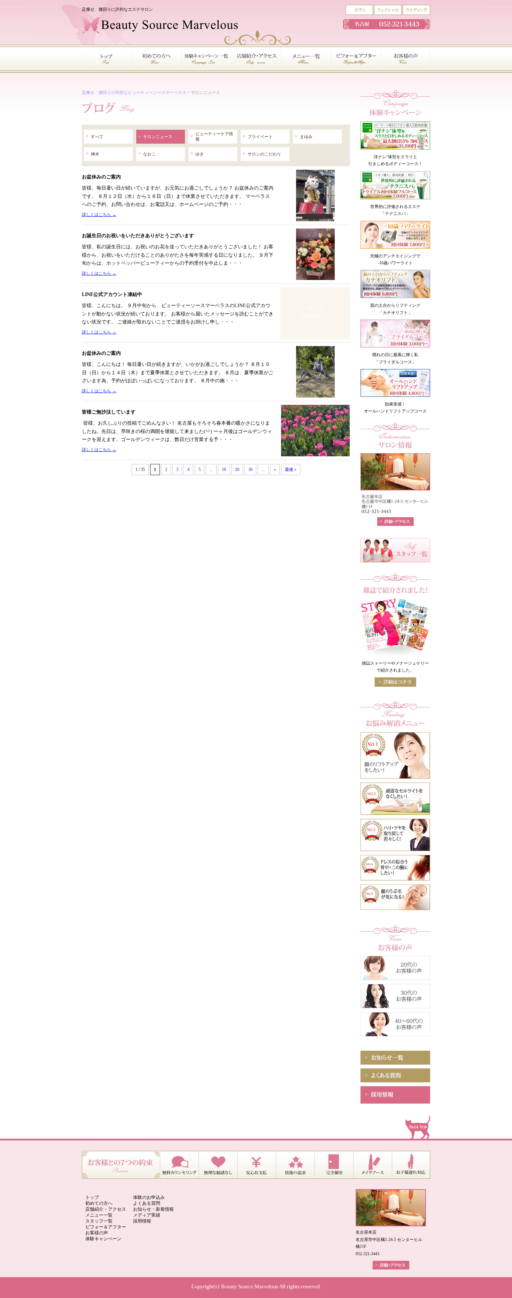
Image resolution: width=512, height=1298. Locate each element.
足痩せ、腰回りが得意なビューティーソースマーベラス (134, 92)
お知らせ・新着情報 (153, 1209)
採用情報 (142, 1221)
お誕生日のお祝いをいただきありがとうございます (138, 235)
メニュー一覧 (99, 1215)
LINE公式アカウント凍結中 (112, 294)
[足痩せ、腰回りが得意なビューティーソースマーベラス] (160, 32)
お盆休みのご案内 (101, 176)
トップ (92, 1197)
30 (250, 469)
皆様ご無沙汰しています (108, 412)
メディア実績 (146, 1215)
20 (237, 469)
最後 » (290, 469)
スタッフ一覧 (99, 1221)
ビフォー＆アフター (105, 1226)
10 (224, 469)
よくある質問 (146, 1203)
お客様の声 (96, 1232)
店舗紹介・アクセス (105, 1209)
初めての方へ (99, 1203)
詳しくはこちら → (99, 214)
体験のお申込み (149, 1197)
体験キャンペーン (103, 1238)
